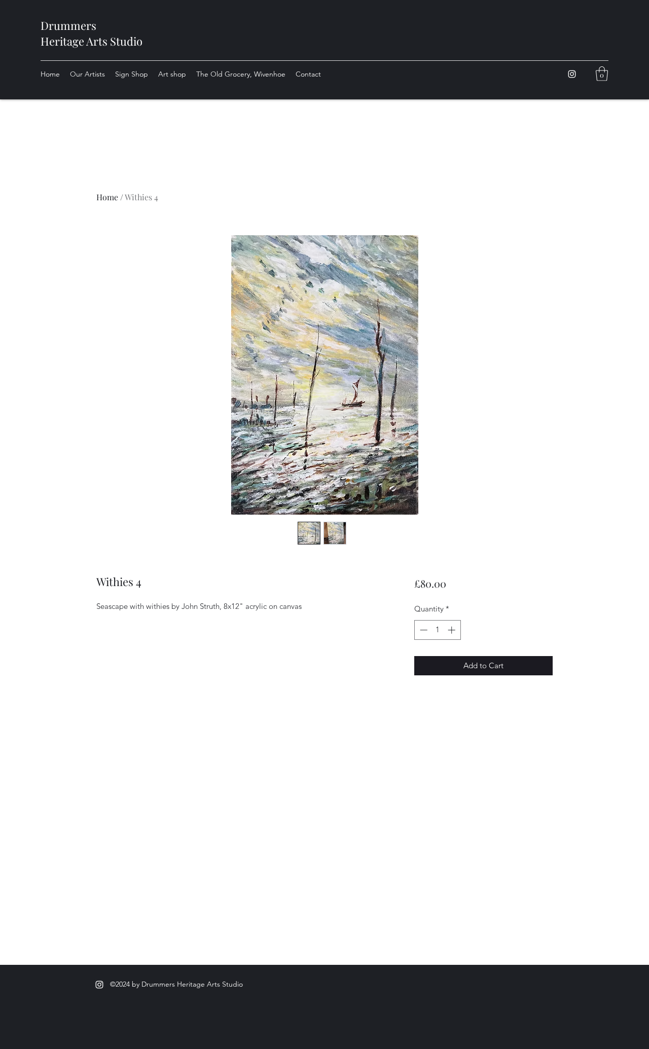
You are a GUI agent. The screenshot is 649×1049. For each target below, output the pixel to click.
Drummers (68, 25)
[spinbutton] (437, 630)
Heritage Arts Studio (91, 41)
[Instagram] (572, 74)
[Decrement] (422, 630)
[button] (602, 73)
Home (107, 197)
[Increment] (452, 630)
